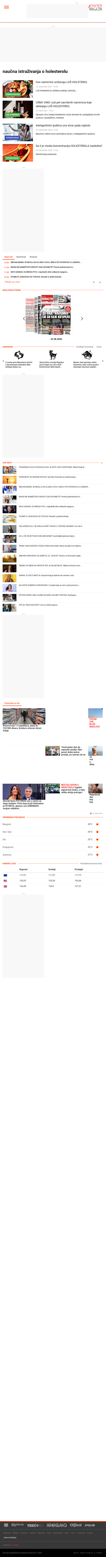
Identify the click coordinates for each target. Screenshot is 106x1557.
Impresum (7, 1545)
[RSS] (101, 462)
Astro (99, 347)
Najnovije (8, 257)
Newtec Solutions (86, 1553)
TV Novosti (81, 1533)
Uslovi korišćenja (10, 1538)
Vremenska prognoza (14, 817)
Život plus (24, 1533)
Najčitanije (21, 257)
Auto (73, 1533)
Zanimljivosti (58, 1533)
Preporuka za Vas (12, 703)
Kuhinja (32, 1533)
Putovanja (41, 1533)
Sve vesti (7, 463)
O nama (90, 1533)
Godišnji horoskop (84, 347)
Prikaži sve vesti (12, 282)
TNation (99, 1553)
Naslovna (7, 1533)
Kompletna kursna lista (91, 863)
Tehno (67, 1533)
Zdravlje (15, 1533)
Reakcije (33, 257)
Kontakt (15, 1545)
